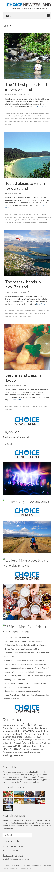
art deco (34, 214)
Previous (7, 154)
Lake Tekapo (21, 313)
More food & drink (16, 632)
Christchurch (10, 734)
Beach (32, 728)
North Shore (7, 746)
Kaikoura (30, 116)
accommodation (10, 310)
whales (45, 223)
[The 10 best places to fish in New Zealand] (27, 56)
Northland (43, 118)
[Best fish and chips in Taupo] (27, 347)
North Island (36, 118)
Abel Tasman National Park (13, 214)
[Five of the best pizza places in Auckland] (8, 794)
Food (33, 406)
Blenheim (11, 731)
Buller (36, 113)
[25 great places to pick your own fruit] (29, 801)
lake (35, 116)
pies (22, 746)
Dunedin (40, 734)
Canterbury (41, 113)
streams (40, 121)
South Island (33, 121)
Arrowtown (28, 310)
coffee (21, 734)
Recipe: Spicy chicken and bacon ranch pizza (22, 691)
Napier (44, 220)
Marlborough (14, 118)
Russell (27, 121)
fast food (20, 406)
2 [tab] (16, 176)
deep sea (11, 116)
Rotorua (11, 223)
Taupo (10, 409)
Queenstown (16, 121)
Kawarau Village (9, 313)
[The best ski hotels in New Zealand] (27, 253)
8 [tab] (34, 176)
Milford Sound (37, 220)
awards (34, 310)
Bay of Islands (21, 113)
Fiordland (20, 217)
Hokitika (24, 116)
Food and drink (18, 385)
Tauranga (7, 752)
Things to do (22, 94)
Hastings (40, 737)
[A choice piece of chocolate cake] (29, 794)
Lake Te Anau (41, 116)
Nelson (30, 118)
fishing (20, 116)
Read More (41, 106)
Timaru (14, 752)
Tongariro (46, 121)
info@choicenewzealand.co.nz (17, 859)
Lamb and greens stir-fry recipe (16, 637)
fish (16, 116)
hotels (47, 310)
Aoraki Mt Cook (26, 214)
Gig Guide (42, 501)
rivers (22, 121)
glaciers (44, 217)
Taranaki (35, 749)
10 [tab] (40, 176)
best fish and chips (11, 406)
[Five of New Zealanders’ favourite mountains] (18, 794)
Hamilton (32, 737)
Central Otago (41, 310)
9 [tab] (37, 176)
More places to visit (17, 565)
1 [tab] (13, 176)
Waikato (28, 752)
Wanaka (36, 752)
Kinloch (38, 406)
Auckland (13, 113)
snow (16, 316)
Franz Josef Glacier (36, 217)
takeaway (27, 749)
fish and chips (27, 406)
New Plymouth (15, 743)
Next (47, 154)
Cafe (17, 731)
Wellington (40, 223)
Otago (10, 121)
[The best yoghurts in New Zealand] (8, 801)
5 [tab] (25, 176)
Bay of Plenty (30, 113)
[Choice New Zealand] (28, 4)
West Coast (8, 124)
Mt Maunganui (23, 118)
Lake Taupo (28, 220)
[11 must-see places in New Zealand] (8, 808)
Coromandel (12, 217)
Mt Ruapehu (29, 313)
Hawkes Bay (12, 220)
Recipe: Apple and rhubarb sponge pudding (21, 649)
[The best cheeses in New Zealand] (18, 801)
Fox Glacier (26, 217)
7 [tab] (31, 176)
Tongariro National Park (29, 223)
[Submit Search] (4, 444)
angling (8, 113)
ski (13, 316)
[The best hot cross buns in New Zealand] (40, 794)
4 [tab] (22, 176)
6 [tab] (28, 176)
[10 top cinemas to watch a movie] (40, 801)
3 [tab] (19, 176)
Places (15, 94)
